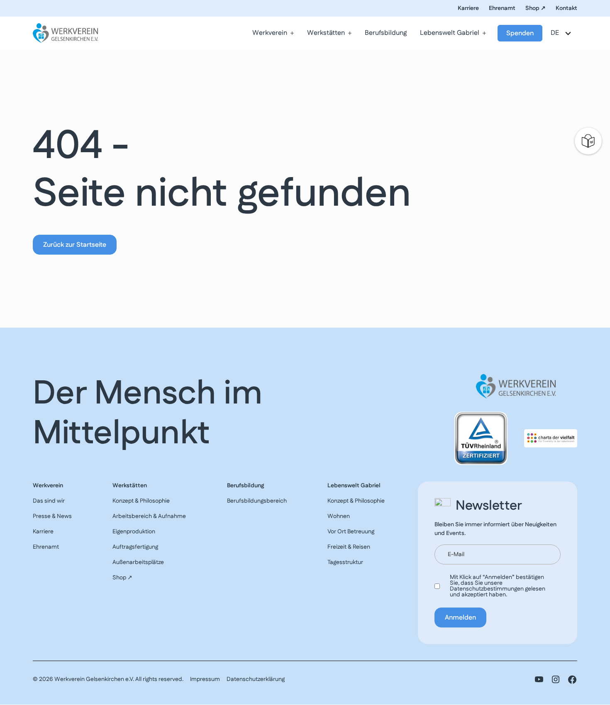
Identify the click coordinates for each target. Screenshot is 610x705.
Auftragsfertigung (135, 547)
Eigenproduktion (133, 532)
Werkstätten (326, 33)
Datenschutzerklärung (256, 679)
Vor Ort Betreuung (350, 532)
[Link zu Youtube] (539, 679)
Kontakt (566, 8)
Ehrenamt (502, 8)
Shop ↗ (535, 8)
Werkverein (269, 33)
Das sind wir (49, 501)
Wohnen (338, 516)
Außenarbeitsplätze (138, 562)
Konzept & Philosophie (141, 501)
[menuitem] (273, 33)
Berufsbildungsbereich (257, 501)
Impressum (205, 679)
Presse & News (52, 516)
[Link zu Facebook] (572, 679)
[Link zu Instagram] (556, 679)
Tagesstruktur (345, 562)
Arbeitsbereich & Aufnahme (149, 516)
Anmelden (460, 617)
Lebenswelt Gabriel (449, 33)
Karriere (468, 8)
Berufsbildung (386, 33)
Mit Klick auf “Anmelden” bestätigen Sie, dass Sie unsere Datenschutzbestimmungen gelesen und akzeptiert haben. (497, 586)
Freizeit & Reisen (348, 547)
